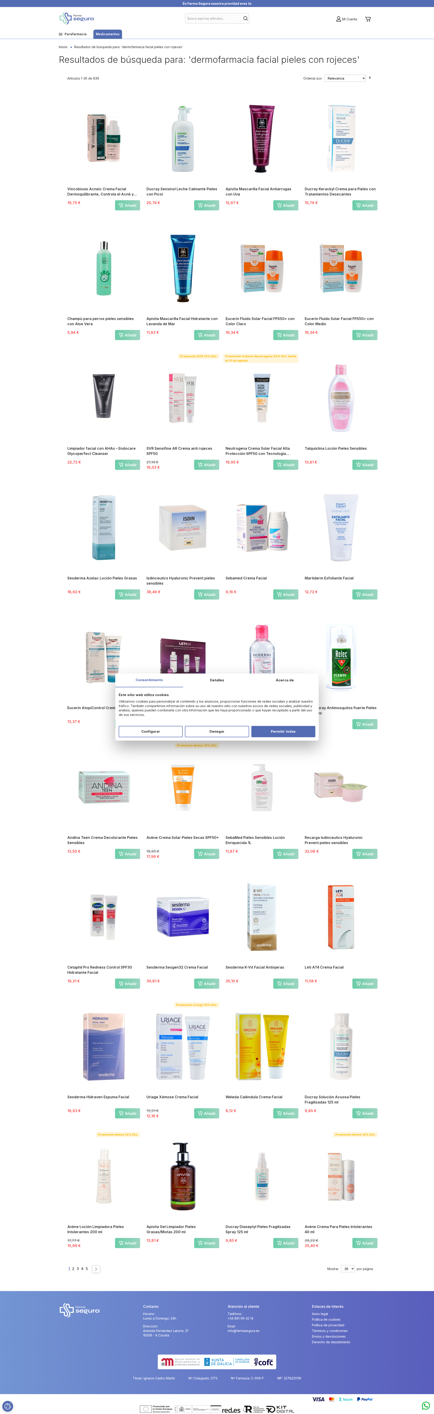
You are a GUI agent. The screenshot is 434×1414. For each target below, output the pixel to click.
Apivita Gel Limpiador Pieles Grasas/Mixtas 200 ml (171, 1229)
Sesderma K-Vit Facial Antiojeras (255, 967)
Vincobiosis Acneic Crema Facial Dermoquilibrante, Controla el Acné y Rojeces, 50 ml (100, 192)
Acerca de (285, 680)
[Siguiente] (96, 1269)
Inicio (63, 47)
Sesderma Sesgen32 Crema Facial (177, 967)
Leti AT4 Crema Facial (324, 967)
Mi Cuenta (349, 19)
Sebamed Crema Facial (246, 578)
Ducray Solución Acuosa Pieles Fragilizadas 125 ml (332, 1099)
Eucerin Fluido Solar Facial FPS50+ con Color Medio (339, 321)
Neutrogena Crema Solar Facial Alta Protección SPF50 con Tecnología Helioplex (258, 451)
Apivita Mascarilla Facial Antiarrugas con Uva (258, 191)
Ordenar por (312, 78)
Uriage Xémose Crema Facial (172, 1097)
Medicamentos (108, 34)
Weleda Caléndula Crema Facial (254, 1097)
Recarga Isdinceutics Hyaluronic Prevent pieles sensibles (334, 840)
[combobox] (217, 18)
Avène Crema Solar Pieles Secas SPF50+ (182, 837)
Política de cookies (326, 1319)
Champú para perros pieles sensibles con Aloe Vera (100, 321)
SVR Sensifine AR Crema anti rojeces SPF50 (179, 451)
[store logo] (76, 18)
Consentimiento (149, 680)
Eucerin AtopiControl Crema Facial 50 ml (103, 708)
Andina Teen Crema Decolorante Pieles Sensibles (102, 840)
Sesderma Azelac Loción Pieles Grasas (102, 578)
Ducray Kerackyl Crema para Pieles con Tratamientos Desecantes (340, 191)
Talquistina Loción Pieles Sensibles (336, 448)
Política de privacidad (328, 1325)
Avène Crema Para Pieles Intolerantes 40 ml (338, 1229)
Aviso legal (320, 1314)
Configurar (150, 731)
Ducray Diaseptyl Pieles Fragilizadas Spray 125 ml (258, 1229)
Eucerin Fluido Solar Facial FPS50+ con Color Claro (260, 321)
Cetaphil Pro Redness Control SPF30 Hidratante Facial (99, 970)
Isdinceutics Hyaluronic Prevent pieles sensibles (180, 581)
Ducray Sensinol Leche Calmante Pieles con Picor (181, 191)
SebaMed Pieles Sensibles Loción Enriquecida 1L (255, 840)
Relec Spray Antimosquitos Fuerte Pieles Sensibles (341, 710)
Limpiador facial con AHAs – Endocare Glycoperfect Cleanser (101, 451)
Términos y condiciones (330, 1331)
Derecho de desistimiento (331, 1342)
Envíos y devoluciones (329, 1336)
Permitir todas (283, 731)
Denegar (217, 731)
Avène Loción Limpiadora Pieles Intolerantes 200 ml (95, 1229)
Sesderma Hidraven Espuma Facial (98, 1097)
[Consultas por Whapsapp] (426, 1406)
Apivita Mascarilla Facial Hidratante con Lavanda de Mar (182, 321)
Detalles (217, 680)
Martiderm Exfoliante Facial (329, 578)
